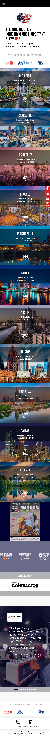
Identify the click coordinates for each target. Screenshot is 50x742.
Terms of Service (30, 734)
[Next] (44, 62)
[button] (4, 4)
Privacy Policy (14, 734)
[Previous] (5, 62)
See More (13, 651)
